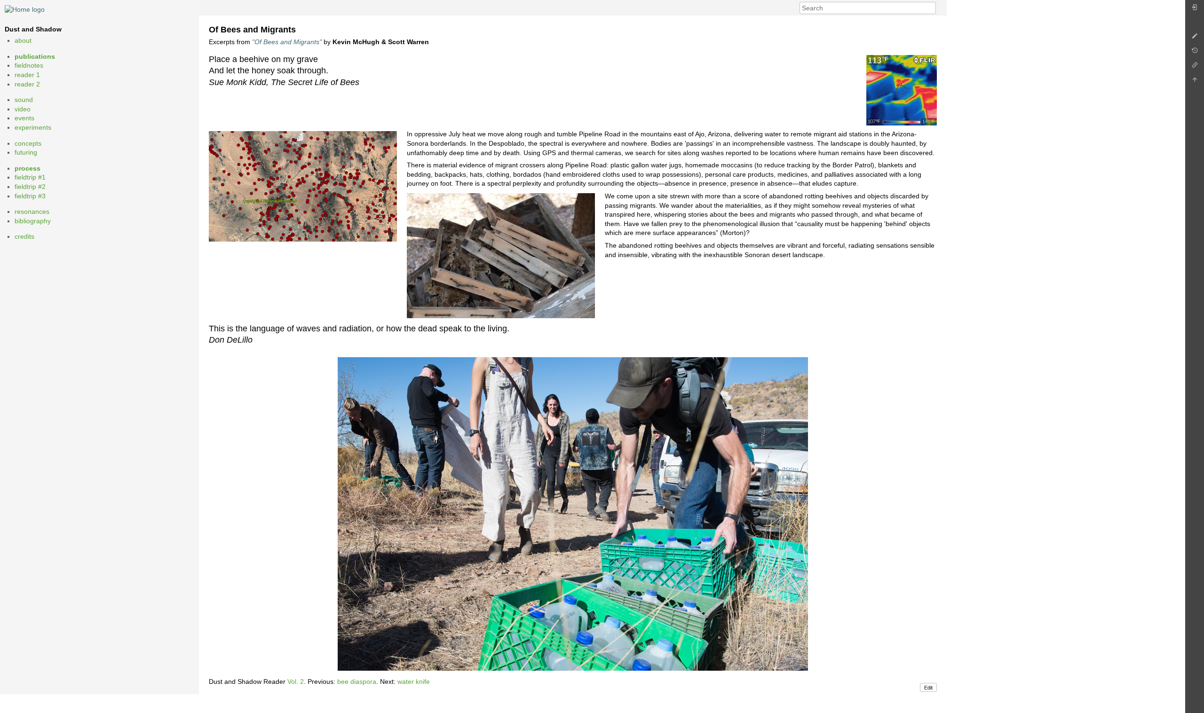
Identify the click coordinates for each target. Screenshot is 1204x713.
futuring (26, 152)
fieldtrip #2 (30, 186)
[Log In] (1195, 9)
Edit (928, 687)
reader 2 (27, 84)
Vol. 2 (295, 681)
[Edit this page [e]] (1195, 38)
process (27, 168)
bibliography (33, 221)
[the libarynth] (25, 9)
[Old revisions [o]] (1195, 53)
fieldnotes (29, 65)
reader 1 (27, 74)
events (24, 118)
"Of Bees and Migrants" (287, 42)
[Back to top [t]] (1195, 82)
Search (931, 8)
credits (24, 236)
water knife (413, 681)
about (23, 40)
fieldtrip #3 (30, 196)
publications (35, 56)
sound (24, 99)
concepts (28, 143)
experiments (33, 127)
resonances (32, 211)
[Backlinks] (1195, 67)
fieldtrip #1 (30, 177)
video (23, 109)
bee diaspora (356, 681)
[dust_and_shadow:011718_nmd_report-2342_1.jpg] (573, 514)
